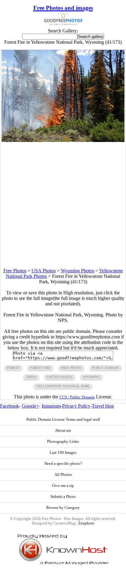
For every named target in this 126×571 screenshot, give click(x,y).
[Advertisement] (63, 205)
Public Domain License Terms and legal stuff (63, 419)
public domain (105, 368)
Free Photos (14, 270)
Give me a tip (63, 485)
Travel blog (103, 406)
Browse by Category (63, 508)
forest (13, 368)
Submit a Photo (63, 496)
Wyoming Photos (77, 270)
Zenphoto (86, 523)
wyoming (91, 377)
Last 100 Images (63, 452)
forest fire (40, 368)
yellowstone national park (63, 386)
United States (59, 377)
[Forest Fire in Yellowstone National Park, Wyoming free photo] (63, 140)
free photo (71, 368)
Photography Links (63, 441)
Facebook (9, 406)
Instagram (51, 406)
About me (63, 430)
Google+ (30, 406)
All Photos (63, 474)
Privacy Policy (76, 406)
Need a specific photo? (63, 463)
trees (31, 377)
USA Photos (43, 270)
